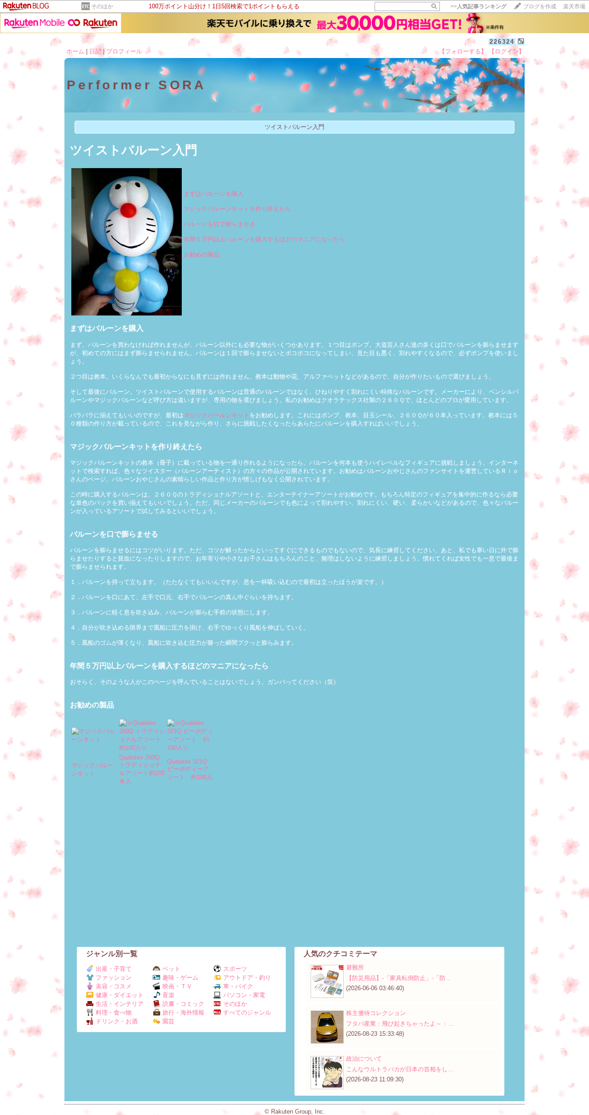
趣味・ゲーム (180, 977)
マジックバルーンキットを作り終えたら (237, 208)
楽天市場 (574, 6)
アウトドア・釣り (247, 977)
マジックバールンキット (216, 415)
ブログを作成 (539, 6)
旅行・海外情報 (183, 1012)
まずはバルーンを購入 (213, 193)
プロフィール (124, 51)
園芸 (168, 1021)
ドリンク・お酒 (117, 1021)
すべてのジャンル (247, 1012)
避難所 (355, 967)
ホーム (75, 51)
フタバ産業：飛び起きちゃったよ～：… (400, 1023)
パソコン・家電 (244, 995)
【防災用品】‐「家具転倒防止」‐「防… (398, 978)
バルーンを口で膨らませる (219, 224)
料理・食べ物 (114, 1012)
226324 (502, 41)
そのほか (102, 6)
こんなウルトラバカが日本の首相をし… (400, 1069)
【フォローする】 (463, 51)
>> (478, 6)
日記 (95, 51)
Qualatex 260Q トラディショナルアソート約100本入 (142, 769)
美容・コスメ (114, 986)
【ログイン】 (507, 51)
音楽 (168, 995)
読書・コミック (183, 1003)
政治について (364, 1058)
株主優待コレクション (376, 1013)
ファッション (114, 977)
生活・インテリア (120, 1003)
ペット (171, 968)
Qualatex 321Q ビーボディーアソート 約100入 (190, 769)
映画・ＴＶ (177, 986)
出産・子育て (114, 968)
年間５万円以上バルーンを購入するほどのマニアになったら (264, 239)
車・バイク (238, 986)
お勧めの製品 (201, 254)
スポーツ (235, 968)
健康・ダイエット (120, 995)
